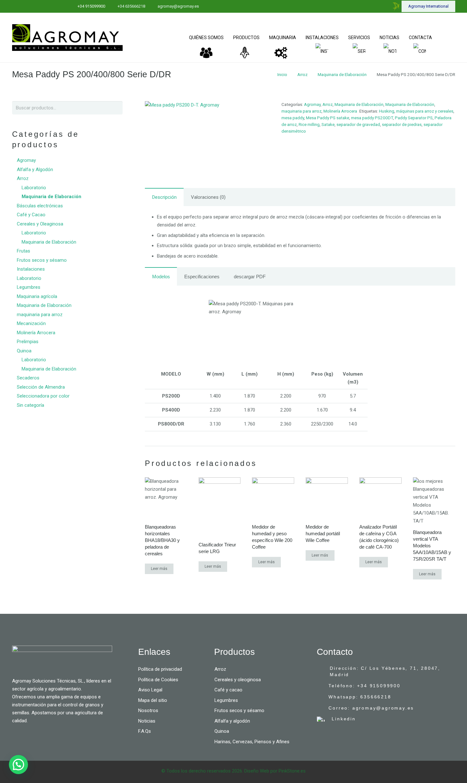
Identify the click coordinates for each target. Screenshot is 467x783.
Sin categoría (30, 405)
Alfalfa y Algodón (35, 169)
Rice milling (309, 124)
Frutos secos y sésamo (42, 260)
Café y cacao (228, 690)
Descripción (164, 197)
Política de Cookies (158, 680)
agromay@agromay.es (178, 6)
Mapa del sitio (152, 700)
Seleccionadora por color (43, 396)
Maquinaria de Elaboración (342, 74)
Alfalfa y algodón (232, 721)
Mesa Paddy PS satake (327, 117)
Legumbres (28, 287)
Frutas (23, 251)
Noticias (146, 721)
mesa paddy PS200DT (372, 117)
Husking (386, 111)
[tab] (164, 197)
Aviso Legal (150, 690)
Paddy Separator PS (414, 117)
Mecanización (31, 323)
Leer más (159, 568)
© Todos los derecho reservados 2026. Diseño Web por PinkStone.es (233, 771)
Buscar (115, 107)
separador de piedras (402, 124)
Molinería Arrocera (340, 111)
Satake (328, 124)
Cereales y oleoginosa (237, 680)
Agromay (312, 104)
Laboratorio (34, 188)
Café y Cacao (31, 215)
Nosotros (148, 710)
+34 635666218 (131, 6)
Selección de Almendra (41, 387)
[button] (18, 764)
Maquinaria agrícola (37, 296)
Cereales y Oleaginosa (40, 224)
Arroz (302, 74)
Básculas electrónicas (40, 206)
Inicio (282, 74)
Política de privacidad (160, 669)
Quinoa (24, 351)
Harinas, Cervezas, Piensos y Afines (251, 742)
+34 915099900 (91, 6)
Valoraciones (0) (208, 197)
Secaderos (28, 378)
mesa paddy (292, 117)
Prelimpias (27, 341)
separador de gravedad (358, 124)
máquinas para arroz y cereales (424, 111)
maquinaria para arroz (301, 111)
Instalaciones (31, 269)
